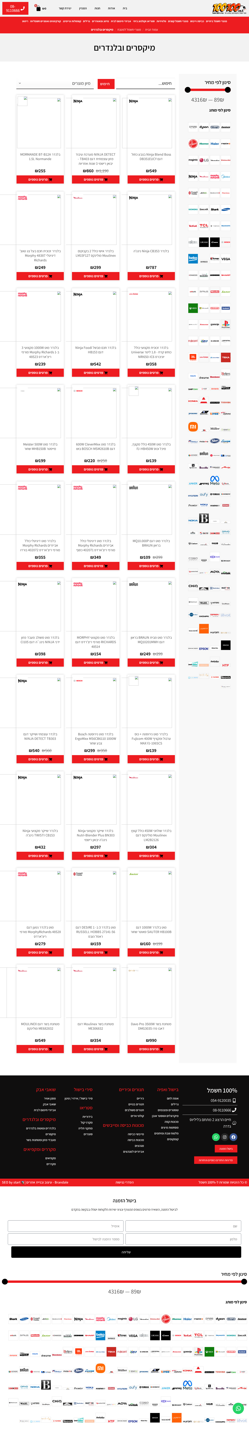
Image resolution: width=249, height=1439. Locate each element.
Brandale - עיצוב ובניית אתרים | (46, 1182)
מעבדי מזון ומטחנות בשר (41, 1140)
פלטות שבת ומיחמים (166, 1133)
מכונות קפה (172, 1122)
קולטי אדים (137, 1116)
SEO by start (11, 1182)
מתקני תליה (85, 1128)
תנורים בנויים (136, 1104)
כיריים (140, 1098)
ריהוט (25, 21)
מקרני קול (87, 1122)
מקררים (51, 1164)
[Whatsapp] (216, 1137)
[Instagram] (225, 1137)
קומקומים (173, 1139)
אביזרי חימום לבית (121, 21)
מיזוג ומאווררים (100, 21)
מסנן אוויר (50, 1098)
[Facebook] (233, 1137)
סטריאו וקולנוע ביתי (144, 21)
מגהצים (139, 1146)
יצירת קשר (65, 8)
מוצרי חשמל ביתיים (216, 21)
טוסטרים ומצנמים (168, 1110)
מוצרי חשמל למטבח (129, 30)
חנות (97, 8)
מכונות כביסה (136, 1140)
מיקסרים (51, 1134)
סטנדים (88, 1134)
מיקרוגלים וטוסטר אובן (165, 1116)
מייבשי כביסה (136, 1134)
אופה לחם (173, 1098)
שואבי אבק (49, 1104)
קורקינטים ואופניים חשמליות (45, 21)
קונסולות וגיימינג (72, 21)
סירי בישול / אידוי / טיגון (79, 1098)
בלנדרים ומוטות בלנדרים (41, 1128)
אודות (111, 8)
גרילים (86, 21)
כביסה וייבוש (197, 21)
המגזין (83, 8)
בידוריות (87, 1117)
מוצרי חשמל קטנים (178, 21)
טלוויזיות (161, 21)
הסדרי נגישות (125, 1182)
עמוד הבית (151, 30)
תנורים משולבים (134, 1110)
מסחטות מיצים (170, 1127)
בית (125, 8)
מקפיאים (50, 1158)
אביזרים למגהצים (133, 1152)
